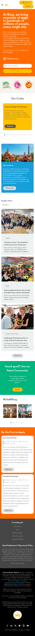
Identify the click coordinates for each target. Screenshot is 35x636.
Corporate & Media (17, 539)
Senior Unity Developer (10, 438)
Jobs (17, 529)
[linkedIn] (11, 626)
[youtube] (28, 626)
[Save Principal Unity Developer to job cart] (31, 477)
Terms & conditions (11, 630)
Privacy (21, 630)
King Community (17, 536)
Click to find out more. (17, 563)
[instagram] (20, 626)
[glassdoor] (24, 626)
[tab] (4, 134)
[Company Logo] (6, 4)
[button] (26, 3)
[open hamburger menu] (2, 4)
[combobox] (17, 66)
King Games (17, 526)
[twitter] (15, 626)
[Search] (17, 71)
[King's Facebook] (7, 626)
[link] (17, 232)
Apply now (8, 469)
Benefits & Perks (17, 533)
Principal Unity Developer (10, 476)
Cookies (27, 630)
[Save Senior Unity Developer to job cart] (31, 439)
